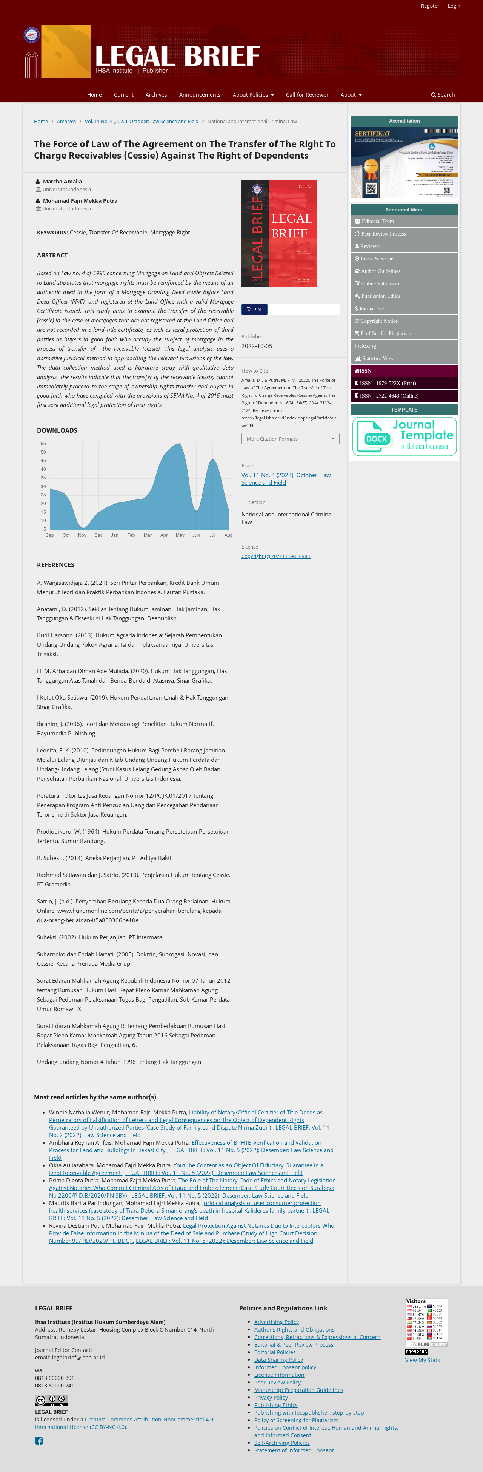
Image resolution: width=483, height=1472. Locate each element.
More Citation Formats (272, 438)
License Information (279, 1374)
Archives (156, 94)
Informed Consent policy (285, 1367)
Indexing (366, 345)
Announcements (200, 94)
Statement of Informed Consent (294, 1450)
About (349, 94)
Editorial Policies (275, 1352)
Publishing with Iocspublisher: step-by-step (309, 1412)
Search (445, 94)
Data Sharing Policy (278, 1359)
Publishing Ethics (276, 1405)
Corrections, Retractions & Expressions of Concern (317, 1337)
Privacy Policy (271, 1397)
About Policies (251, 94)
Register (430, 5)
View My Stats (422, 1360)
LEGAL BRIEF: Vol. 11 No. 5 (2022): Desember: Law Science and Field (214, 1172)
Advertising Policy (276, 1322)
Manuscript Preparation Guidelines (298, 1389)
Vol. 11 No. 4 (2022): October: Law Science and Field (141, 121)
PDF (257, 309)
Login (454, 5)
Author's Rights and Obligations (294, 1329)
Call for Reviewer (307, 94)
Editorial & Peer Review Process (294, 1344)
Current (124, 94)
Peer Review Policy (277, 1382)
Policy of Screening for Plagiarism (296, 1420)
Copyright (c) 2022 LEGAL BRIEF (276, 556)
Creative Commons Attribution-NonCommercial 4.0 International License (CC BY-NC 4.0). (124, 1423)
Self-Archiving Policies (282, 1442)
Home (94, 94)
